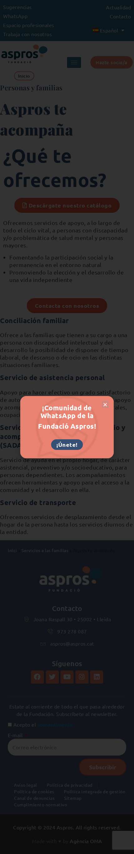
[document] (67, 427)
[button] (105, 404)
